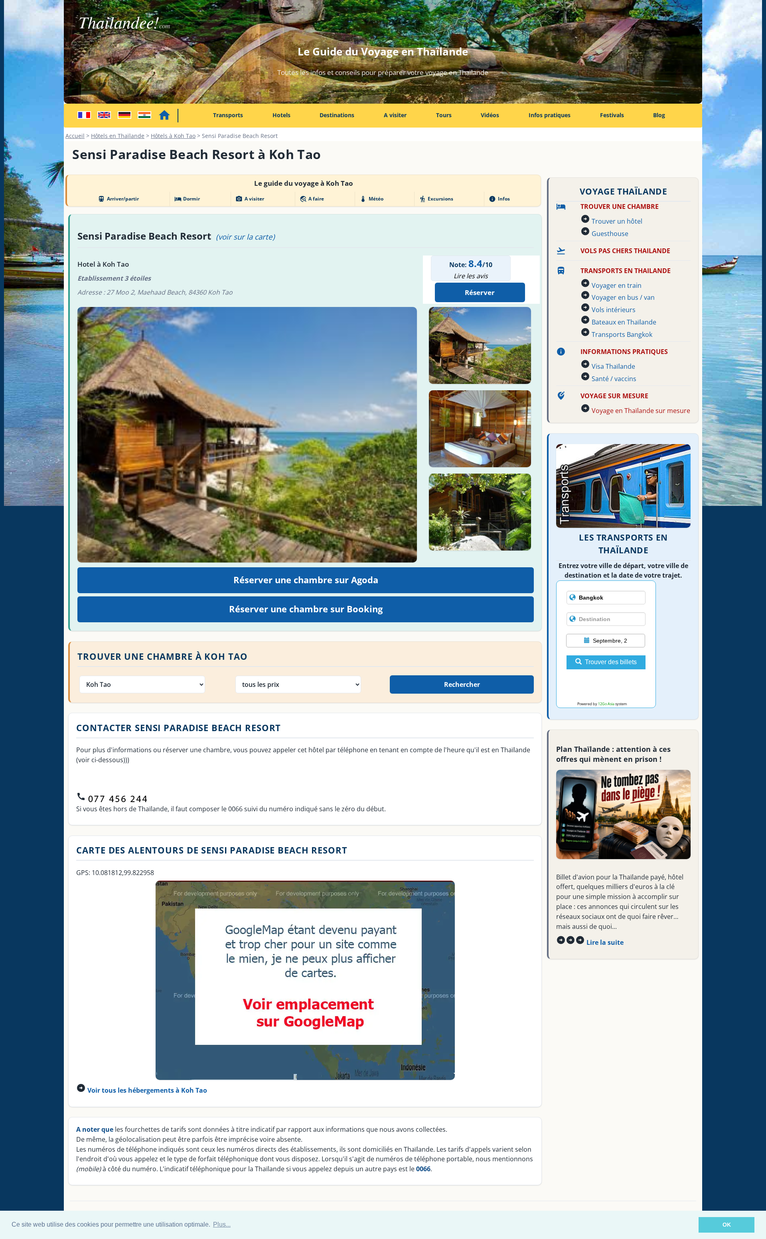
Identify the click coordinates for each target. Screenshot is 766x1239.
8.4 (475, 263)
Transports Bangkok (622, 334)
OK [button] (727, 1224)
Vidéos (490, 115)
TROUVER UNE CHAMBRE (619, 206)
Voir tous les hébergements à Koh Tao (147, 1090)
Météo (371, 199)
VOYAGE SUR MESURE (614, 395)
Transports (228, 115)
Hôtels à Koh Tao (173, 136)
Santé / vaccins (614, 378)
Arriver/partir (118, 199)
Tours (444, 115)
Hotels (281, 115)
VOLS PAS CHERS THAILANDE (625, 250)
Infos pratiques (550, 115)
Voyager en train (617, 285)
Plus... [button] (222, 1224)
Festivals (612, 115)
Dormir (187, 199)
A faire (312, 199)
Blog (659, 115)
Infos (499, 199)
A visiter (395, 115)
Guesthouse (610, 233)
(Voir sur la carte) (245, 237)
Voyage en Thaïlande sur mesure (641, 410)
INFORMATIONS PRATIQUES (624, 351)
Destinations (337, 115)
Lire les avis (471, 275)
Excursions (436, 199)
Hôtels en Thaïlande (117, 136)
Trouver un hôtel (617, 221)
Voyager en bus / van (623, 297)
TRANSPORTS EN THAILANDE (625, 270)
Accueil (75, 136)
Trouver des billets (611, 662)
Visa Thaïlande (613, 366)
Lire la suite (605, 942)
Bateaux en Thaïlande (624, 322)
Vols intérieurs (614, 309)
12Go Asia (606, 703)
